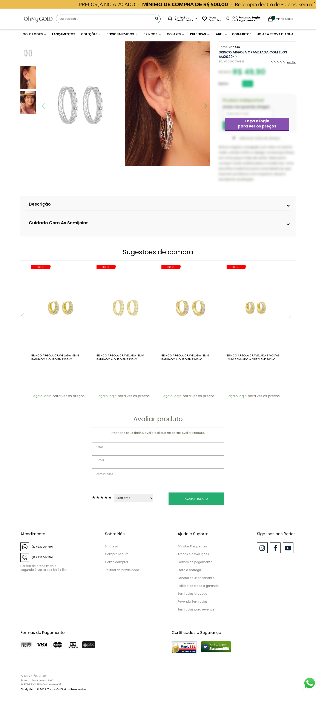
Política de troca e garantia (198, 586)
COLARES (174, 34)
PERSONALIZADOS (120, 34)
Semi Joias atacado (192, 593)
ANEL (219, 34)
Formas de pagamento (195, 562)
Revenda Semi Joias (192, 601)
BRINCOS (150, 34)
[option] (80, 103)
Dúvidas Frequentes (192, 546)
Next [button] (204, 104)
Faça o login (257, 123)
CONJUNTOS (242, 34)
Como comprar (116, 562)
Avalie (291, 62)
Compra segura (117, 554)
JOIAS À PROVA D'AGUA (275, 34)
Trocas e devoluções (193, 554)
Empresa (111, 546)
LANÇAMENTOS (63, 34)
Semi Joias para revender (197, 609)
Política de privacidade (122, 570)
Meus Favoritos (215, 19)
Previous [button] (41, 104)
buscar (157, 18)
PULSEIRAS (198, 34)
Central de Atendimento (196, 578)
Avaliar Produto (196, 499)
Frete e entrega (189, 570)
